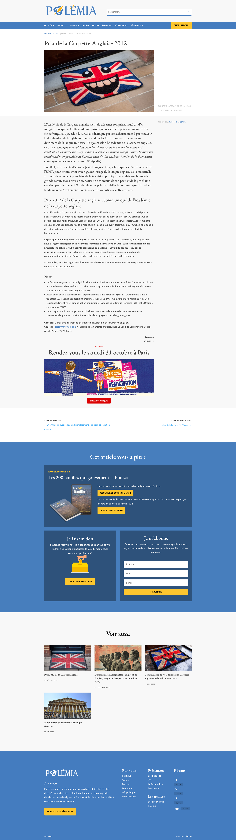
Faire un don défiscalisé (60, 811)
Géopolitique (121, 25)
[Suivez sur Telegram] (176, 780)
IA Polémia (49, 25)
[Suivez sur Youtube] (177, 809)
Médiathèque (136, 25)
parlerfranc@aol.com (65, 326)
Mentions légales (184, 836)
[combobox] (149, 12)
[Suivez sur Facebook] (176, 798)
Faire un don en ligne (111, 510)
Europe (95, 25)
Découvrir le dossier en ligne (115, 493)
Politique (74, 25)
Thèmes (60, 25)
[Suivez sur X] (176, 789)
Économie (107, 25)
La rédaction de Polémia (179, 106)
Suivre (178, 784)
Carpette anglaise (177, 122)
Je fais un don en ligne (80, 581)
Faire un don (181, 25)
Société (85, 25)
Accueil (47, 33)
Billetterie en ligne (99, 400)
